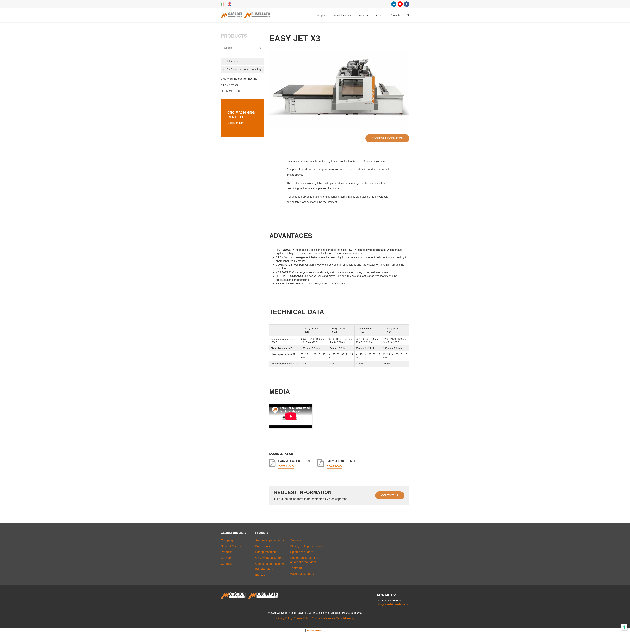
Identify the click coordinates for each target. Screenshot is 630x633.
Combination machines (270, 563)
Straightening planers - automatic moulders (305, 560)
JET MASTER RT (231, 91)
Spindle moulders (301, 552)
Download (286, 466)
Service (378, 15)
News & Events (342, 15)
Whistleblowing (345, 618)
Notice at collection (315, 630)
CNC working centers (269, 557)
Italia (222, 4)
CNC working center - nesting (244, 69)
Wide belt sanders (302, 573)
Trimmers (296, 567)
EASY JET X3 (229, 85)
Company (321, 15)
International (229, 4)
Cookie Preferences (323, 618)
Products (362, 15)
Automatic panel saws (269, 540)
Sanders (295, 540)
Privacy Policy (284, 618)
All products (233, 61)
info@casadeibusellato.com (393, 604)
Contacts (395, 15)
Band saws (262, 546)
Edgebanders (264, 569)
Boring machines (266, 552)
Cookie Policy (302, 618)
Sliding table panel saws (306, 546)
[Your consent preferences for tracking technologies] (624, 627)
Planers (260, 575)
